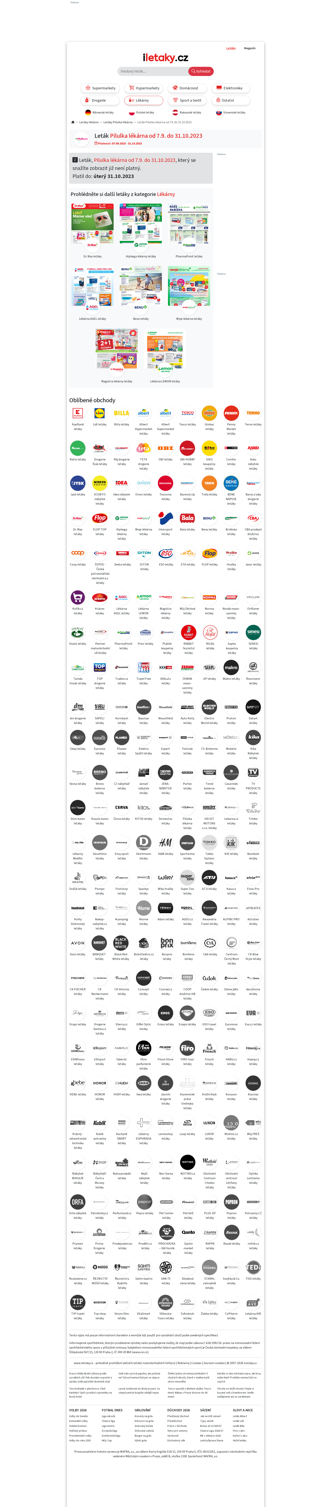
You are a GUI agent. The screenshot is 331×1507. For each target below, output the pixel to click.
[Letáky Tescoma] (165, 484)
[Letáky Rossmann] (253, 668)
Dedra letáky (122, 564)
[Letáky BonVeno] (188, 943)
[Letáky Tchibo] (253, 808)
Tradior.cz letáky (121, 681)
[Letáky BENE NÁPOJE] (231, 484)
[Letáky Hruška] (231, 554)
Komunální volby (78, 1421)
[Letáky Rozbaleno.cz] (78, 1268)
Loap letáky (187, 1134)
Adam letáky (165, 919)
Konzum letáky (231, 1096)
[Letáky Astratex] (253, 908)
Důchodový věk (176, 1441)
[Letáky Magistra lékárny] (165, 598)
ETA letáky (188, 564)
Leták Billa (238, 1426)
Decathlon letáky (100, 856)
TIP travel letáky (77, 1316)
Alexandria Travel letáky (209, 921)
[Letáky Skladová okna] (187, 1268)
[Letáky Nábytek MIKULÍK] (77, 1163)
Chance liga (108, 1421)
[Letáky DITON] (144, 554)
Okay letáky (77, 749)
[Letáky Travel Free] (143, 668)
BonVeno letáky (188, 956)
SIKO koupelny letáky (209, 464)
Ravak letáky (231, 1244)
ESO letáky (166, 564)
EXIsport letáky (100, 1061)
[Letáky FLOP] (209, 554)
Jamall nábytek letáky (143, 788)
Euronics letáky (99, 751)
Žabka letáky (209, 1314)
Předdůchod (174, 1421)
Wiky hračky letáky (165, 891)
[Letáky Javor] (253, 554)
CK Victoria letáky (122, 991)
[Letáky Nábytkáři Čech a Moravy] (99, 1163)
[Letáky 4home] (143, 908)
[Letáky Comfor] (231, 449)
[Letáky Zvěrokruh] (187, 1303)
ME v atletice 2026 (210, 1436)
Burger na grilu (143, 1436)
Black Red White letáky (120, 956)
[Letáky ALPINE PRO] (231, 908)
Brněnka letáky (231, 531)
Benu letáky (209, 529)
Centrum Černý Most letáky (231, 959)
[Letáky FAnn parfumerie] (143, 1048)
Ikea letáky (143, 1094)
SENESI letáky (253, 646)
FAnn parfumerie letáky (143, 1064)
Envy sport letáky (122, 856)
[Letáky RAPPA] (210, 1233)
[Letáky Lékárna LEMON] (143, 598)
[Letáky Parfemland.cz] (122, 1202)
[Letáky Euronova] (231, 1013)
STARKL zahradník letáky (209, 1283)
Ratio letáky (78, 459)
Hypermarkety (147, 88)
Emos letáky (165, 1024)
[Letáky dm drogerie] (77, 707)
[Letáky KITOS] (143, 808)
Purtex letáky (187, 786)
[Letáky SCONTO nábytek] (99, 484)
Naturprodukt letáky (122, 1176)
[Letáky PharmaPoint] (124, 633)
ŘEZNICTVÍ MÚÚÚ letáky (100, 1281)
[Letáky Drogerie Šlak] (99, 449)
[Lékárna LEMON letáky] (165, 354)
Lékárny (142, 100)
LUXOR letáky (209, 1136)
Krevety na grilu (144, 1416)
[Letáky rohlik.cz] (253, 1233)
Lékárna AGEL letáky (121, 611)
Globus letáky (209, 426)
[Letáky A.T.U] (209, 878)
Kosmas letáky (253, 1096)
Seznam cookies (214, 1363)
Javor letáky (253, 564)
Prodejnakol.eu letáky (122, 1246)
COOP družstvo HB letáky (187, 994)
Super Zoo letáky (187, 891)
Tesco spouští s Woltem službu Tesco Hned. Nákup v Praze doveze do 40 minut (189, 1393)
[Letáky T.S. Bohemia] (209, 738)
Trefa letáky (209, 494)
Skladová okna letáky (187, 1281)
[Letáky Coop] (77, 554)
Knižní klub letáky (209, 1096)
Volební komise (78, 1426)
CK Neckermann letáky (99, 994)
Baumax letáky (143, 720)
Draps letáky (78, 1024)
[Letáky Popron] (231, 1202)
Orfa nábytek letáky (77, 1215)
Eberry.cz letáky (122, 1026)
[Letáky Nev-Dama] (166, 1163)
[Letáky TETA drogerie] (143, 449)
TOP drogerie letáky (99, 683)
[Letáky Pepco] (144, 1202)
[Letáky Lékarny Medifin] (77, 843)
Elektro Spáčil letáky (143, 751)
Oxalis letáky (77, 644)
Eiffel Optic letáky (143, 1026)
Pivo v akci (239, 1431)
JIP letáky (209, 679)
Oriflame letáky (253, 611)
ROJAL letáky (210, 646)
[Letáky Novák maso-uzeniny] (231, 598)
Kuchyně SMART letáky (121, 1138)
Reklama (183, 1363)
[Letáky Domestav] (165, 808)
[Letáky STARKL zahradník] (209, 1268)
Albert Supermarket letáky (165, 429)
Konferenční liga (111, 1436)
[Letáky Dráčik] (77, 878)
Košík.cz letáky (77, 611)
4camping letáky (121, 921)
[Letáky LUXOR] (209, 1123)
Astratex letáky (253, 921)
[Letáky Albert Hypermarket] (143, 414)
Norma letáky (209, 611)
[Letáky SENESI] (253, 633)
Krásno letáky (99, 611)
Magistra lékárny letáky (165, 613)
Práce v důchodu (177, 1426)
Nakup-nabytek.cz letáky (100, 924)
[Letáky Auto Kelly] (187, 707)
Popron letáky (232, 1215)
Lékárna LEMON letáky (143, 613)
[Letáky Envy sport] (121, 843)
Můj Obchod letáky (187, 611)
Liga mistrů (108, 1426)
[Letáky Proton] (231, 707)
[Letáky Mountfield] (165, 707)
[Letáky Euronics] (99, 738)
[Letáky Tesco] (187, 414)
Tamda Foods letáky (78, 681)
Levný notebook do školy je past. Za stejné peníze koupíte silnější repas (139, 1391)
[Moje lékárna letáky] (189, 291)
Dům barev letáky (78, 821)
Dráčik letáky (77, 889)
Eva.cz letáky (253, 1024)
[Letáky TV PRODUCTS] (253, 773)
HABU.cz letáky (231, 1061)
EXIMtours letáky (78, 1061)
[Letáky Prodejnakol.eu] (122, 1233)
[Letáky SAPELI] (99, 707)
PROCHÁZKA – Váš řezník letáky (166, 1248)
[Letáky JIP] (209, 668)
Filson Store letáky (166, 1061)
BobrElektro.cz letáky (144, 956)
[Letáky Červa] (121, 808)
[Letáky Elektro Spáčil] (143, 738)
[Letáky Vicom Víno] (121, 1303)
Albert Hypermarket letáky (143, 429)
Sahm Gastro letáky (143, 1281)
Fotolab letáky (187, 751)
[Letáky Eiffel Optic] (143, 1013)
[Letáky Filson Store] (165, 1048)
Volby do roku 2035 (80, 1441)
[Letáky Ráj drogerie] (121, 449)
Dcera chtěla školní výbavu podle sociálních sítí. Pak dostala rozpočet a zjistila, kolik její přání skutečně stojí (90, 1378)
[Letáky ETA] (188, 554)
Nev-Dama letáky (166, 1176)
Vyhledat (203, 71)
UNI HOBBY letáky (187, 461)
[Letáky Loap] (187, 1123)
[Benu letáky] (141, 291)
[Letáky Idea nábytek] (121, 484)
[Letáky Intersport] (165, 519)
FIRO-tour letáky (187, 1061)
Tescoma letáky (165, 496)
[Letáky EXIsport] (99, 1048)
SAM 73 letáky (165, 1281)
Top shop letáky (100, 1316)
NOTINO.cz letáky (187, 1176)
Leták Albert (240, 1416)
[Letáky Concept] (143, 978)
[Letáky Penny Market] (231, 414)
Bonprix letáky (167, 956)
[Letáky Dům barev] (77, 808)
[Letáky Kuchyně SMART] (121, 1123)
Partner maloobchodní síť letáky (100, 648)
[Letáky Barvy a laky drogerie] (253, 484)
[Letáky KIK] (231, 843)
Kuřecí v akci (240, 1436)
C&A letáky (210, 954)
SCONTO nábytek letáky (100, 499)
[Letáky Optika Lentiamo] (253, 1163)
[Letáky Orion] (143, 484)
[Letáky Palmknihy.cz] (99, 1202)
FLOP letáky (210, 564)
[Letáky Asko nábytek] (253, 449)
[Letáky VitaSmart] (143, 1303)
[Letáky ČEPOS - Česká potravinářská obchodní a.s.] (100, 554)
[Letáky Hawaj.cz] (253, 1048)
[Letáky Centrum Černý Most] (231, 943)
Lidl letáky (100, 424)
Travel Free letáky (143, 681)
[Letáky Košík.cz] (77, 598)
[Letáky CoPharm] (231, 1303)
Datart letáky (253, 720)
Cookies (196, 1363)
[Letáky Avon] (77, 943)
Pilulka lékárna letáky (187, 823)
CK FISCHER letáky (78, 991)
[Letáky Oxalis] (77, 633)
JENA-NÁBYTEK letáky (165, 788)
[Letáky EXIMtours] (77, 1048)
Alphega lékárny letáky (121, 534)
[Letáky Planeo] (121, 738)
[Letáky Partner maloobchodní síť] (100, 633)
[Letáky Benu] (209, 519)
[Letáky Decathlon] (99, 843)
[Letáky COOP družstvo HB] (187, 978)
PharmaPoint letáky (124, 646)
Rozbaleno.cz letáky (78, 1281)
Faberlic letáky (121, 1061)
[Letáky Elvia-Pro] (253, 878)
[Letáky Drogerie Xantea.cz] (99, 1013)
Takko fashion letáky (209, 858)
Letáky (231, 48)
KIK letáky (231, 854)
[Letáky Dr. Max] (77, 519)
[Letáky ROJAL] (210, 633)
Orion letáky (143, 494)
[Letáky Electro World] (209, 707)
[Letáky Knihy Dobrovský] (77, 908)
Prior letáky (145, 644)
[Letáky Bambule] (253, 843)
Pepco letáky (144, 1213)
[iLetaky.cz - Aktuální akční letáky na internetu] (73, 122)
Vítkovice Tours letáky (165, 1316)
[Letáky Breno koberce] (99, 773)
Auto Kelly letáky (187, 720)
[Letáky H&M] (165, 843)
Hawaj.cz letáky (253, 1061)
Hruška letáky (231, 566)
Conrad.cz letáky (165, 991)
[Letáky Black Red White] (120, 943)
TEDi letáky (253, 1279)
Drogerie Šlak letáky (100, 461)
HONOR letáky (100, 1096)
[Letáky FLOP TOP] (99, 519)
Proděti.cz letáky (145, 1246)
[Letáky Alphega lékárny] (121, 519)
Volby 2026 (78, 1410)
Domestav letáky (165, 821)
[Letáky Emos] (165, 1013)
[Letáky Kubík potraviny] (99, 1123)
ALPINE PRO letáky (231, 921)
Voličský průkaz (78, 1431)
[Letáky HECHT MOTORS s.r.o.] (209, 808)
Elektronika (232, 88)
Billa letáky (121, 424)
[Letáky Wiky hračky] (165, 878)
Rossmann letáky (253, 681)
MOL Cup (107, 1441)
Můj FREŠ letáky (253, 1136)
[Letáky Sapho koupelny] (231, 633)
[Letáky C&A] (210, 943)
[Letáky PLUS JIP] (209, 1202)
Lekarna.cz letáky (231, 821)
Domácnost (188, 88)
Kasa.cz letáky (231, 891)
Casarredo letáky (231, 786)
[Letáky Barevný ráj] (187, 484)
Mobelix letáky (231, 751)
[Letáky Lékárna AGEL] (121, 598)
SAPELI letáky (99, 720)
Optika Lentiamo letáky (253, 1178)
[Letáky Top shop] (99, 1303)
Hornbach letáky (121, 720)
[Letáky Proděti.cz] (145, 1233)
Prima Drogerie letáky (99, 1248)
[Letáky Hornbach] (121, 707)
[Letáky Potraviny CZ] (253, 1202)
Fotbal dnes (112, 1410)
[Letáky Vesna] (77, 773)
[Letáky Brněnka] (231, 519)
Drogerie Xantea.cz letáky (99, 1029)
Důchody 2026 (178, 1410)
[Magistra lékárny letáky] (117, 354)
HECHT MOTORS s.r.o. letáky (209, 823)
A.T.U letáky (209, 889)
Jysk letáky (78, 494)
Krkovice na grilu (144, 1421)
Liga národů (108, 1416)
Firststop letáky (122, 891)
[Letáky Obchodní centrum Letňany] (231, 1163)
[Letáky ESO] (166, 554)
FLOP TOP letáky (100, 531)
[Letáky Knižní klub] (209, 1083)
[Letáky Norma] (209, 598)
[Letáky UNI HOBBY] (187, 449)
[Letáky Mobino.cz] (231, 1123)
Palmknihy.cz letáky (99, 1215)
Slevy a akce (243, 1410)
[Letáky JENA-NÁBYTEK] (165, 773)
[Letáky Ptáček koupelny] (167, 633)
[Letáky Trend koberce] (209, 773)
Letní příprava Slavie (211, 1441)
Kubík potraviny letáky (99, 1138)
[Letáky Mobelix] (231, 738)
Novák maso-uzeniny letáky (231, 613)
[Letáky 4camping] (121, 908)
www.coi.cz (140, 1352)
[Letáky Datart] (253, 707)
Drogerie (98, 100)
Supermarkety (104, 88)
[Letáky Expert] (165, 738)
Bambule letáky (253, 856)
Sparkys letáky (143, 891)
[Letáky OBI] (165, 449)
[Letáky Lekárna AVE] (253, 1303)
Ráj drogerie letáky (122, 461)
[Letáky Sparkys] (143, 878)
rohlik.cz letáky (253, 1246)
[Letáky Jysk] (77, 484)
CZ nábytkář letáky (122, 786)
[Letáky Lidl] (99, 414)
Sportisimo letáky (187, 856)
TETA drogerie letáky (143, 464)
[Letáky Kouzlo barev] (99, 808)
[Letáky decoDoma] (253, 978)
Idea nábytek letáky (121, 496)
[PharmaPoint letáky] (189, 229)
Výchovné (173, 1436)
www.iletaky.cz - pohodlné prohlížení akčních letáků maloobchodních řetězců (124, 1363)
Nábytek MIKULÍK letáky (78, 1178)
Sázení (205, 1410)
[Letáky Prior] (145, 633)
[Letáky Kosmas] (253, 1083)
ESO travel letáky (209, 1026)
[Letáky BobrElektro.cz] (144, 943)
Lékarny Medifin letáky (78, 858)
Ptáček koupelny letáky (167, 648)
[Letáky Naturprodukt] (122, 1163)
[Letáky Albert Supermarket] (165, 414)
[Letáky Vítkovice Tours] (165, 1303)
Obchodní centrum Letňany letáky (231, 1181)
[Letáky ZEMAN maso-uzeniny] (187, 668)
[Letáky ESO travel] (209, 1013)
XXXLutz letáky (165, 681)
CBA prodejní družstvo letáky (253, 534)
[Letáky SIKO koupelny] (209, 449)
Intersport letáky (166, 531)
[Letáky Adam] (165, 908)
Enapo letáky (187, 1024)
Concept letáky (143, 991)
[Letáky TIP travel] (77, 1303)
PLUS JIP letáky (210, 1215)
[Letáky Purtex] (187, 773)
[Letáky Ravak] (231, 1233)
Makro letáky (231, 679)
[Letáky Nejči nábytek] (144, 1163)
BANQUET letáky (99, 956)
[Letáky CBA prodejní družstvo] (253, 519)
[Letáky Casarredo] (231, 773)
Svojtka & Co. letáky (231, 1281)
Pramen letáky (77, 1246)
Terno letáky (253, 424)
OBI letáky (165, 459)
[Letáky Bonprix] (166, 943)
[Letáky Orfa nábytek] (77, 1202)
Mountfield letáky (165, 720)
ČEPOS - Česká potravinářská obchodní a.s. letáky (100, 573)
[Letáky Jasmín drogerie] (165, 1083)
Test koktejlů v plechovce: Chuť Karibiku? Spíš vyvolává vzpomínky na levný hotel (90, 1393)
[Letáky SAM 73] (165, 1268)
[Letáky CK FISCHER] (77, 978)
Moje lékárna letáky (143, 531)
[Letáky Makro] (231, 668)
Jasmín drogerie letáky (165, 1099)
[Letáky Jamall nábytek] (143, 773)
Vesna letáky (78, 784)
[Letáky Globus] (209, 414)
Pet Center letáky (166, 1215)
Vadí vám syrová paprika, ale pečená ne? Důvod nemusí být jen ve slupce (139, 1376)
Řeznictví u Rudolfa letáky (122, 1283)
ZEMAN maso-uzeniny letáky (187, 686)
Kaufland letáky (78, 426)
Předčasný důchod (178, 1416)
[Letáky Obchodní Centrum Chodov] (209, 1163)
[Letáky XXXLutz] (165, 668)
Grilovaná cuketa (144, 1431)
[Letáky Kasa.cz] (231, 878)
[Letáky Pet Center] (166, 1202)
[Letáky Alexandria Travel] (209, 908)
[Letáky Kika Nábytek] (253, 738)
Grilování (143, 1410)
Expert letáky (165, 751)
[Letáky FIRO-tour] (187, 1048)
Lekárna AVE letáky (253, 1316)
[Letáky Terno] (253, 414)
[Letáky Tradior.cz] (121, 668)
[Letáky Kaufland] (77, 414)
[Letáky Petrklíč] (188, 1202)
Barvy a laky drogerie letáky (253, 499)
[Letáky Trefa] (209, 484)
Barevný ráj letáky (187, 496)
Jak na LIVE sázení (210, 1416)
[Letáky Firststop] (121, 878)
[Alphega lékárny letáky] (141, 229)
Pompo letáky (100, 891)
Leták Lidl (238, 1421)
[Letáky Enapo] (187, 1013)
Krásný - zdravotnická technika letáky (77, 1141)
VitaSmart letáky (143, 1316)
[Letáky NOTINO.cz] (188, 1163)
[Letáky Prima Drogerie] (99, 1233)
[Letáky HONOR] (99, 1083)
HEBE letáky (78, 1094)
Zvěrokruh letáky (187, 1316)
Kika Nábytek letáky (253, 753)
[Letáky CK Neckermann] (99, 978)
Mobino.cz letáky (231, 1136)
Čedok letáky (209, 989)
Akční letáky (240, 1441)
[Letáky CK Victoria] (121, 978)
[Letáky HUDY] (121, 1083)
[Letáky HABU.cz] (231, 1048)
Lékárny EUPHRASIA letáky (143, 1138)
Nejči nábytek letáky (144, 1178)
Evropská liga (109, 1431)
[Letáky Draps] (77, 1013)
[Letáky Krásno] (99, 598)
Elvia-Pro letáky (253, 891)
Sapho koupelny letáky (232, 648)
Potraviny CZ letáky (253, 1215)
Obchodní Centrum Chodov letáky (209, 1181)
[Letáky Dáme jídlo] (231, 978)
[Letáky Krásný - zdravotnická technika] (77, 1123)
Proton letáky (231, 720)
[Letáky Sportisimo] (187, 843)
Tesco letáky (187, 424)
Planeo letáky (121, 751)
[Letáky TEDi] (253, 1268)
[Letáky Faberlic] (121, 1048)
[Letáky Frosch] (209, 1048)
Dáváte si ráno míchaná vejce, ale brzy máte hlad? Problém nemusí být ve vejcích (239, 1378)
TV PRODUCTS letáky (253, 788)
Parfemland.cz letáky (122, 1215)
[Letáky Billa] (121, 414)
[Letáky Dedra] (122, 554)
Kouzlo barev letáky (99, 821)
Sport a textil (190, 100)
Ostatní (227, 100)
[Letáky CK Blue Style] (253, 943)
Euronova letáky (231, 1026)
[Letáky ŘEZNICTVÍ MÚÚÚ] (100, 1268)
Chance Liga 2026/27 (211, 1431)
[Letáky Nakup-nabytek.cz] (99, 908)
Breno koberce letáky (99, 788)
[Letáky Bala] (187, 519)
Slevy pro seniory (177, 1431)
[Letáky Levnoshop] (165, 1123)
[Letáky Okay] (77, 738)
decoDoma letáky (253, 991)
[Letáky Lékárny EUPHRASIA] (143, 1123)
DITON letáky (144, 566)
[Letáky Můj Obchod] (187, 598)
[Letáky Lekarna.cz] (231, 808)
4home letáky (143, 921)
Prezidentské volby (80, 1436)
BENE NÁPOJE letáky (231, 499)
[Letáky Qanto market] (188, 1233)
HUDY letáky (122, 1094)
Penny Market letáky (231, 429)
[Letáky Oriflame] (253, 598)
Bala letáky (187, 529)
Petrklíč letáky (188, 1215)
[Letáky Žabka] (209, 1303)
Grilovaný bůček (144, 1426)
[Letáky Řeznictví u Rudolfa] (122, 1268)
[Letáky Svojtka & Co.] (231, 1268)
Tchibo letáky (253, 821)
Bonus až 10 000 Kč (210, 1426)
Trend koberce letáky (209, 788)
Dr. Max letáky (77, 531)
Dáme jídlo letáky (231, 991)
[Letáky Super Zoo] (187, 878)
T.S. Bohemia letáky (209, 751)
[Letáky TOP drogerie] (99, 668)
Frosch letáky (209, 1061)
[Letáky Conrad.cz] (165, 978)
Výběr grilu (141, 1441)
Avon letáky (77, 954)
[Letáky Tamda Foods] (77, 668)
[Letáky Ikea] (143, 1083)
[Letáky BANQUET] (99, 943)
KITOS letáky (143, 819)
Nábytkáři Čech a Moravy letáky (99, 1181)
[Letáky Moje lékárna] (143, 519)
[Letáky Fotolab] (187, 738)
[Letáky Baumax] (143, 707)
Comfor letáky (231, 461)
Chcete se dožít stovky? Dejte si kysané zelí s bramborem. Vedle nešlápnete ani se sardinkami (235, 1393)
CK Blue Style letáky (253, 956)
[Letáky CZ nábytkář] (121, 773)
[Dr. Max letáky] (92, 229)
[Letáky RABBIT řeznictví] (188, 633)
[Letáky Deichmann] (143, 843)
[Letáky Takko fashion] (209, 843)
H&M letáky (165, 854)
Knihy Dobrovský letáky (78, 924)
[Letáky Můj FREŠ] (253, 1123)
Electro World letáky (209, 720)
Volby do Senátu (78, 1416)
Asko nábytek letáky (253, 464)
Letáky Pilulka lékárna (118, 122)
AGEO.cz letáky (187, 921)
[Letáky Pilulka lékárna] (81, 139)
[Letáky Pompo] (99, 878)
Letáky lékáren (89, 122)
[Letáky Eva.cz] (253, 1013)
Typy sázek (207, 1421)
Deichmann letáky (143, 856)
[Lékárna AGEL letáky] (92, 291)
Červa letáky (122, 819)
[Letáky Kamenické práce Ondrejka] (187, 1083)
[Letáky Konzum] (231, 1083)
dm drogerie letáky (78, 720)
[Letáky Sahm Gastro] (143, 1268)
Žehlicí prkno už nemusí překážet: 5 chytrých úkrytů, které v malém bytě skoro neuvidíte (188, 1378)
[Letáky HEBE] (77, 1083)
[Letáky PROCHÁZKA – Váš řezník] (166, 1233)
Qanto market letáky (188, 1248)
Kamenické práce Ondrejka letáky (187, 1101)
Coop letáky (78, 564)
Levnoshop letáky (165, 1136)
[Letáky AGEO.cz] (187, 908)
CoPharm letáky (231, 1316)
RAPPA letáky (210, 1246)
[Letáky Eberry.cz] (121, 1013)
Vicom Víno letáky (122, 1316)
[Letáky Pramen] (77, 1233)
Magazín (250, 48)
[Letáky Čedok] (209, 978)
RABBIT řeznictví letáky (188, 648)
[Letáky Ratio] (77, 449)
